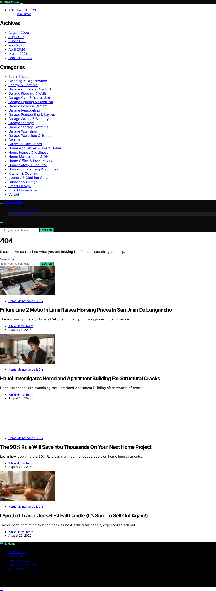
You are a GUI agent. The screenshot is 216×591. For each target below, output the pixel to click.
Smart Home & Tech (24, 190)
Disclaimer (24, 14)
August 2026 (18, 33)
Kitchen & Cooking (23, 173)
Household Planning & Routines (33, 169)
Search (47, 230)
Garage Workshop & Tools (29, 135)
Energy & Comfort (23, 85)
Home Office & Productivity (30, 161)
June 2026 (17, 41)
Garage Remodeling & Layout (31, 114)
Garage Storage (21, 123)
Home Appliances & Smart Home (34, 148)
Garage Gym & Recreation (29, 98)
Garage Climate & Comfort (29, 89)
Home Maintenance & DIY (28, 156)
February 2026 (20, 58)
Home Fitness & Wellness (28, 152)
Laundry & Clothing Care (28, 177)
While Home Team (20, 326)
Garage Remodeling (24, 110)
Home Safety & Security (27, 165)
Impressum (17, 569)
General (14, 140)
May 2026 (16, 45)
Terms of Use (18, 556)
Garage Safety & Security (28, 119)
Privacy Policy (20, 560)
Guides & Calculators (25, 144)
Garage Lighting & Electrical (30, 102)
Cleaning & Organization (27, 81)
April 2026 (16, 49)
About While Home (22, 10)
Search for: (7, 225)
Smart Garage (19, 186)
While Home (9, 2)
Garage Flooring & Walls (27, 93)
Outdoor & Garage (23, 182)
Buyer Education (21, 76)
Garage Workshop (22, 131)
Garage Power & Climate (28, 106)
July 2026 (16, 37)
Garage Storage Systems (28, 127)
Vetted (13, 194)
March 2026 (18, 54)
